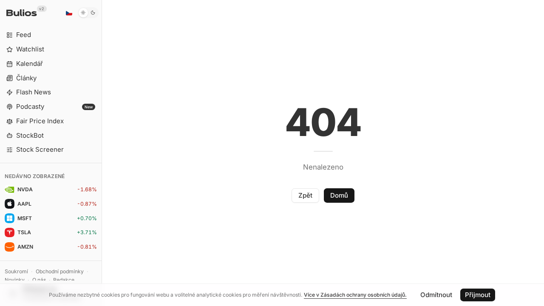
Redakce (63, 280)
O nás (39, 280)
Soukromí (16, 271)
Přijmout (477, 295)
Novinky (15, 280)
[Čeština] (68, 12)
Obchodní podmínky (60, 271)
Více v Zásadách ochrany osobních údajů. (355, 295)
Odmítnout (436, 295)
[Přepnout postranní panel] (102, 153)
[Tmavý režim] (88, 12)
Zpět (305, 195)
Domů (339, 195)
